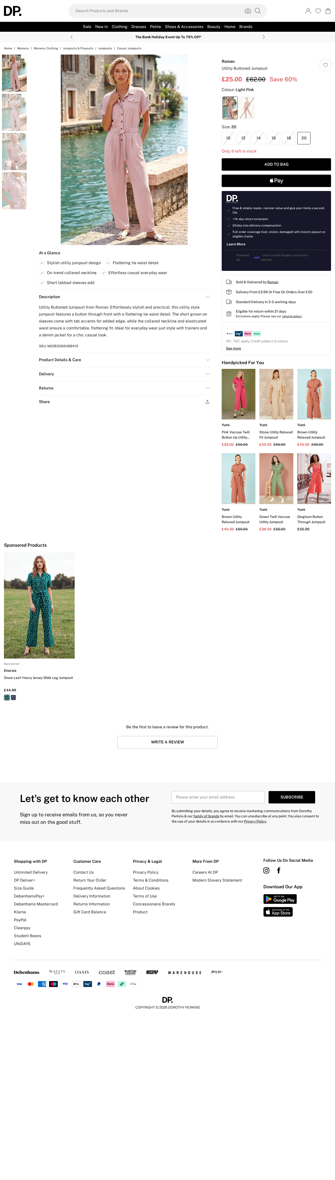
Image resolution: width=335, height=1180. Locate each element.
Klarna (20, 912)
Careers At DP (205, 872)
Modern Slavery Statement (217, 880)
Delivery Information (91, 896)
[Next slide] (264, 37)
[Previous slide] (71, 37)
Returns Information (91, 904)
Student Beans (27, 935)
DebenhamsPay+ (29, 896)
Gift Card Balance (89, 912)
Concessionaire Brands (154, 904)
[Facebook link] (279, 870)
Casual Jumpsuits (129, 48)
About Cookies (146, 888)
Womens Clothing (46, 48)
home (8, 48)
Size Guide (24, 888)
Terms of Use (145, 896)
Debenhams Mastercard (36, 904)
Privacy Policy (145, 872)
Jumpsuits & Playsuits (78, 48)
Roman (228, 61)
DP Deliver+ (24, 880)
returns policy (292, 316)
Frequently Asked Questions (99, 888)
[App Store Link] (280, 905)
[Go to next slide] (181, 150)
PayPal (20, 920)
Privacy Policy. (255, 821)
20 (304, 138)
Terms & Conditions (150, 880)
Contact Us (83, 872)
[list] (124, 150)
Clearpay (22, 927)
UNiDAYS (22, 943)
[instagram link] (266, 870)
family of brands (206, 816)
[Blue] (13, 697)
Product (140, 912)
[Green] (7, 697)
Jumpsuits (105, 48)
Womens (23, 48)
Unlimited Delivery (31, 872)
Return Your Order (89, 880)
